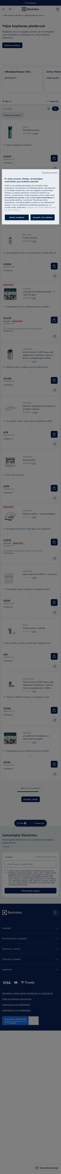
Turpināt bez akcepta (49, 172)
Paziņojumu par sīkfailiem (35, 207)
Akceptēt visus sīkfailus (42, 217)
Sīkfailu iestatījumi (16, 217)
